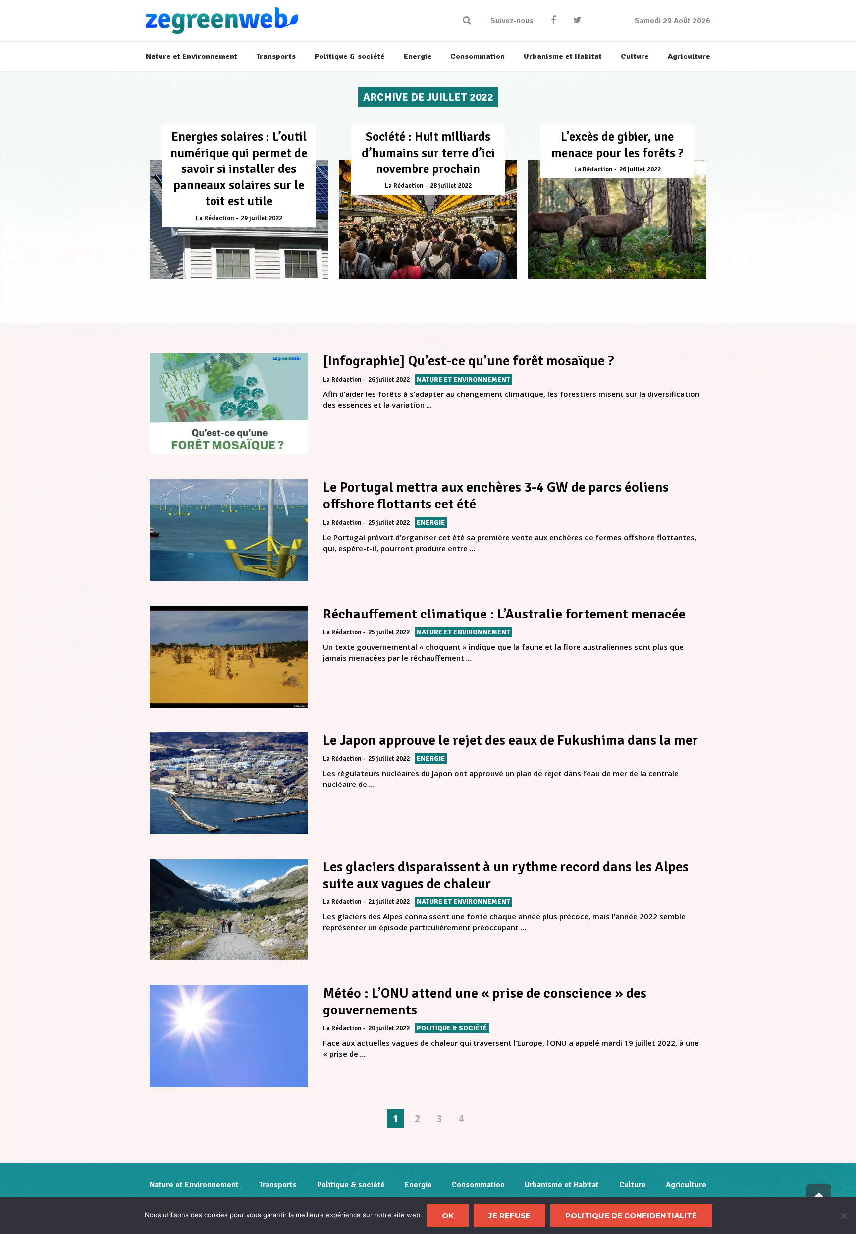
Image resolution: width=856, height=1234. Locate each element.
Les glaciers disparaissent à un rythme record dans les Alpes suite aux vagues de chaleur (506, 875)
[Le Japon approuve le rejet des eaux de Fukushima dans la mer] (229, 783)
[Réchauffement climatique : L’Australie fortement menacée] (229, 657)
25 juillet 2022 (389, 523)
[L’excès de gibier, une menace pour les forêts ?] (617, 219)
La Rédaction (215, 218)
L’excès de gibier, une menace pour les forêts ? (617, 145)
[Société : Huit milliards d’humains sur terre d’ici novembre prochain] (428, 219)
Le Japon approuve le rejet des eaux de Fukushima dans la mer (510, 740)
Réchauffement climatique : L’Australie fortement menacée (504, 614)
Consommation (478, 1185)
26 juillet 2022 (640, 169)
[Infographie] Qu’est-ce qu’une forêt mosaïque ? (468, 360)
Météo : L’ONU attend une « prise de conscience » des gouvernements (484, 1001)
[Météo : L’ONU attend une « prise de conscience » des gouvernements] (229, 1036)
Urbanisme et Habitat (562, 1185)
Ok (448, 1215)
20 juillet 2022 (389, 1028)
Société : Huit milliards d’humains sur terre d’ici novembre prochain (428, 152)
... (429, 405)
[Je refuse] (844, 1216)
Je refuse (509, 1215)
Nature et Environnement (194, 1185)
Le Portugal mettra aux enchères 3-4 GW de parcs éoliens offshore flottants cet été (496, 495)
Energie (418, 1185)
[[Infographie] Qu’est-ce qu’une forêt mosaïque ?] (229, 403)
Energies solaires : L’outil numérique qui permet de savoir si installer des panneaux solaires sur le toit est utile (238, 169)
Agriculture (686, 1185)
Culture (632, 1185)
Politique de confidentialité (631, 1215)
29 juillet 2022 (261, 218)
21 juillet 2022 (389, 902)
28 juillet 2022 (451, 186)
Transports (278, 1185)
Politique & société (351, 1185)
